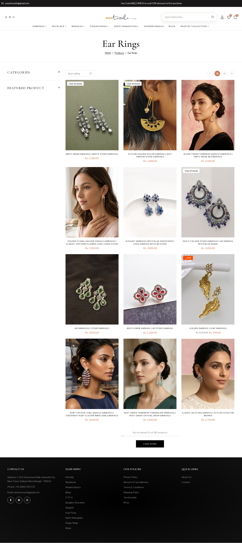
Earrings (39, 26)
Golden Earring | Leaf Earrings (208, 328)
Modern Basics (154, 26)
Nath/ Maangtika (126, 26)
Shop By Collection (194, 26)
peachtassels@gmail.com (17, 3)
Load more (150, 444)
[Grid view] (210, 73)
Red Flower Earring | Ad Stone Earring (150, 328)
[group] (92, 115)
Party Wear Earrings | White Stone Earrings (92, 154)
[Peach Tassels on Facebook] (6, 17)
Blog (172, 26)
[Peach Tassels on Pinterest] (10, 17)
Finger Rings (99, 26)
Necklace (58, 26)
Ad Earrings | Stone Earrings (92, 328)
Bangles (77, 26)
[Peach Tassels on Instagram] (13, 17)
